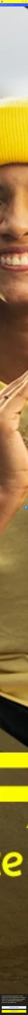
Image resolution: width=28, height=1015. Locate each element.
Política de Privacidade (19, 999)
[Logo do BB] (2, 1)
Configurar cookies (14, 1007)
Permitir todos (14, 1011)
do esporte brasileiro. (4, 14)
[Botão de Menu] (26, 1)
